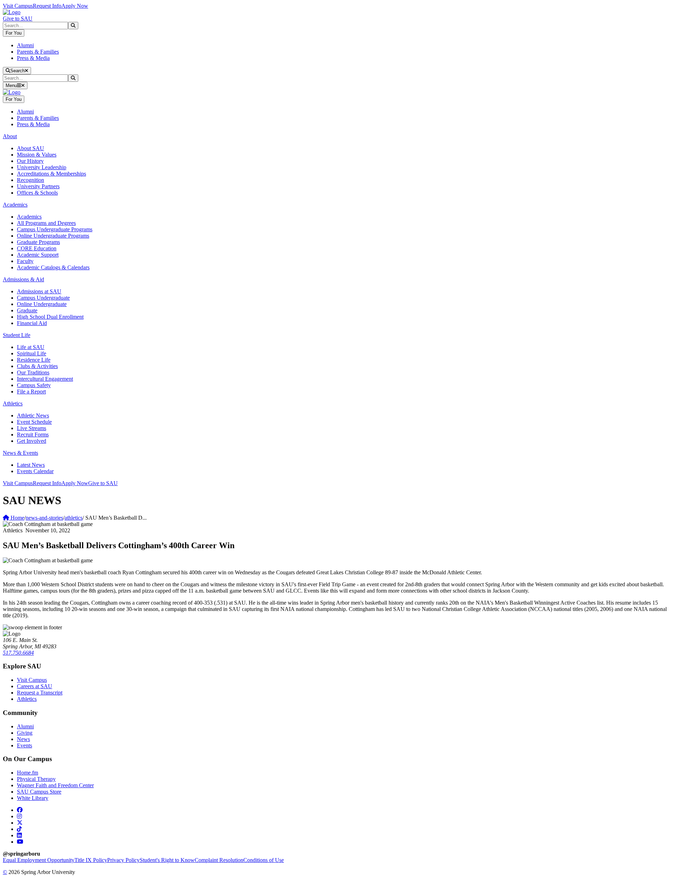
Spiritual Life (31, 353)
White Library (32, 798)
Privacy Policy (123, 860)
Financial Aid (32, 323)
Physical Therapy (36, 779)
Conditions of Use (263, 860)
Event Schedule (34, 422)
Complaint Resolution (219, 860)
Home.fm (27, 773)
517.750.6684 (18, 653)
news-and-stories (44, 518)
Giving (24, 733)
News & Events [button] (20, 453)
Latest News (31, 465)
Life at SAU (30, 347)
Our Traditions (33, 372)
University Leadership (41, 167)
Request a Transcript (39, 693)
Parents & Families (38, 52)
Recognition (30, 180)
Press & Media (33, 58)
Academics (29, 217)
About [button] (10, 136)
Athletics (27, 699)
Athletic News (33, 415)
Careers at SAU (34, 686)
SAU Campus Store (39, 792)
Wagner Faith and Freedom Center (55, 785)
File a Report (31, 391)
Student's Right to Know (167, 860)
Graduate (27, 310)
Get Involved (31, 441)
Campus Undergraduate (43, 298)
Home (16, 518)
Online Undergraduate (42, 304)
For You (14, 33)
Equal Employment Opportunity (38, 860)
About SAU (30, 148)
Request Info (47, 6)
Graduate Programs (38, 242)
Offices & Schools (37, 193)
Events (24, 745)
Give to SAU (17, 19)
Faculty (25, 261)
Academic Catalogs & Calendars (53, 267)
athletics (74, 518)
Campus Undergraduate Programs (54, 229)
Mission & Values (36, 155)
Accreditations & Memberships (51, 174)
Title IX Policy (90, 860)
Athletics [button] (13, 403)
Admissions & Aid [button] (23, 279)
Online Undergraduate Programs (53, 236)
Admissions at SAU (39, 291)
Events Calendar (35, 471)
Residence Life (33, 360)
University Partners (38, 186)
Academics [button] (15, 205)
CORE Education (36, 248)
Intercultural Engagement (45, 379)
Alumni (25, 45)
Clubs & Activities (37, 366)
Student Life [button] (16, 335)
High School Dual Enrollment (50, 317)
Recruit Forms (33, 435)
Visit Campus (18, 6)
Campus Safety (34, 385)
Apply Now (74, 6)
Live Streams (31, 428)
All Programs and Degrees (46, 223)
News (23, 739)
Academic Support (38, 255)
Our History (30, 161)
